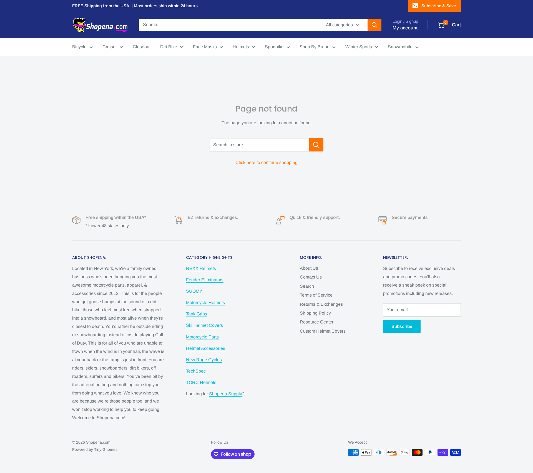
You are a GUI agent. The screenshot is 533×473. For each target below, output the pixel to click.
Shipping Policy (315, 313)
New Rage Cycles (204, 359)
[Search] (374, 25)
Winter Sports (358, 46)
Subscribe (401, 326)
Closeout (141, 46)
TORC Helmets (201, 382)
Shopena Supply (225, 393)
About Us (309, 268)
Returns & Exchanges (321, 304)
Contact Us (311, 277)
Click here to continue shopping (266, 162)
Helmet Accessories (205, 348)
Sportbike (274, 46)
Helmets (241, 46)
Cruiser (109, 46)
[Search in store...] (316, 144)
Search (307, 286)
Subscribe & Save (438, 5)
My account (405, 28)
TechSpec (196, 371)
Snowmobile (400, 46)
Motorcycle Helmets (205, 302)
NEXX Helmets (201, 268)
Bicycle (79, 46)
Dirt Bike (168, 46)
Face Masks (205, 46)
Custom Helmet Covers (323, 331)
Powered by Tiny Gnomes (94, 449)
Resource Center (316, 322)
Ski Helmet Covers (204, 325)
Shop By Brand (315, 46)
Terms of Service (316, 295)
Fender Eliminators (204, 279)
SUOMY (194, 291)
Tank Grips (196, 314)
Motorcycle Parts (202, 337)
